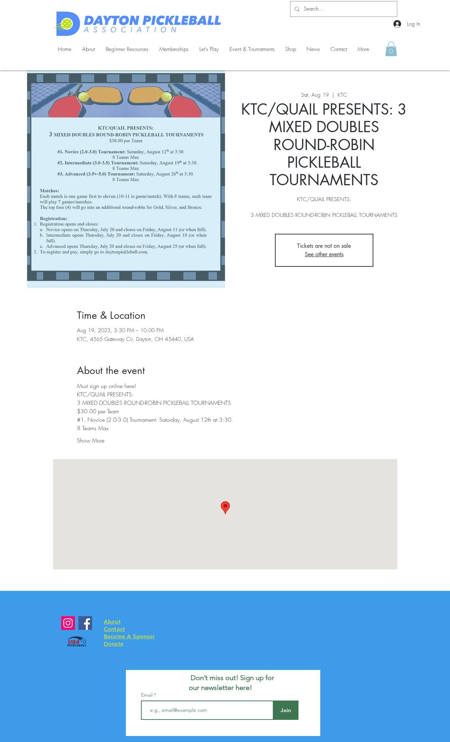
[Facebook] (85, 623)
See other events (324, 254)
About (112, 621)
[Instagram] (68, 623)
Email (147, 694)
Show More (90, 440)
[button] (391, 48)
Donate (113, 643)
